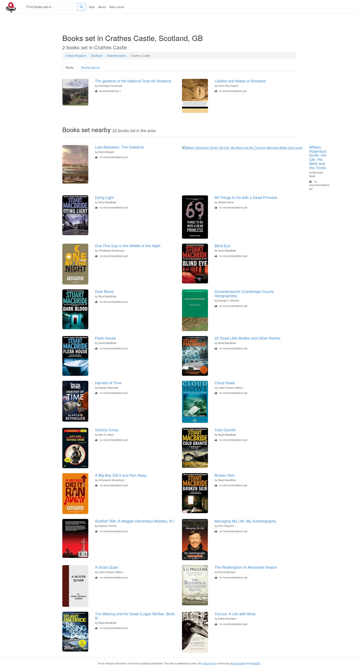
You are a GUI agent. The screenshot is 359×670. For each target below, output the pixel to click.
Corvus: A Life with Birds (235, 613)
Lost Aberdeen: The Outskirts (119, 147)
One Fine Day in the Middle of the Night (127, 245)
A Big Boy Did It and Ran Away (120, 475)
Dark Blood (104, 291)
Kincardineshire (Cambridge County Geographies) (244, 293)
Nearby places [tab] (90, 67)
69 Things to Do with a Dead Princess (246, 197)
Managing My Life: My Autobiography (245, 521)
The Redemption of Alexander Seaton (246, 567)
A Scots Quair (106, 567)
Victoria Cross (106, 429)
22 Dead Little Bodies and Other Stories (247, 338)
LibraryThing (209, 663)
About (102, 7)
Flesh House (105, 338)
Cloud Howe (225, 382)
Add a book (116, 7)
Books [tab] (70, 67)
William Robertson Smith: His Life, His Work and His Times (318, 157)
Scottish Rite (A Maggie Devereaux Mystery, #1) (135, 521)
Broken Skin (225, 475)
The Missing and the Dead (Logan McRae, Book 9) (135, 615)
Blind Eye (222, 245)
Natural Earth (237, 663)
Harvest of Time (108, 382)
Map (92, 7)
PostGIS (255, 663)
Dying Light (104, 197)
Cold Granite (225, 429)
